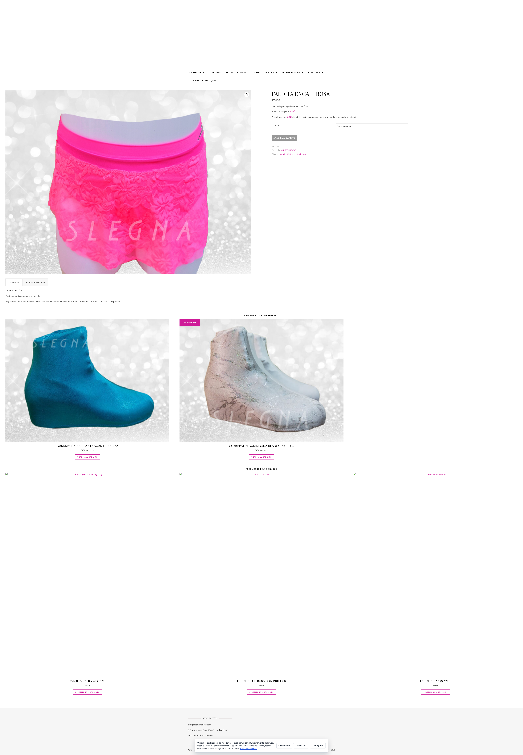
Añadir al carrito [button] (87, 457)
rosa (304, 154)
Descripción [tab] (14, 282)
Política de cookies (248, 748)
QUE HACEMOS (196, 72)
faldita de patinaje (294, 154)
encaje (283, 154)
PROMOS (216, 72)
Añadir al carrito (284, 138)
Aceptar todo (284, 745)
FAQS (257, 72)
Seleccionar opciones (87, 692)
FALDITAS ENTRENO (288, 150)
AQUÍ (292, 111)
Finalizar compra (292, 72)
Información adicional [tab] (35, 282)
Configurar (318, 745)
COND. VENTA (315, 72)
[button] (246, 94)
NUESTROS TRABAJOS (238, 72)
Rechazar (301, 745)
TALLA (276, 125)
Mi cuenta (271, 72)
